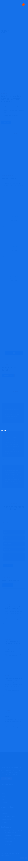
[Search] (25, 430)
